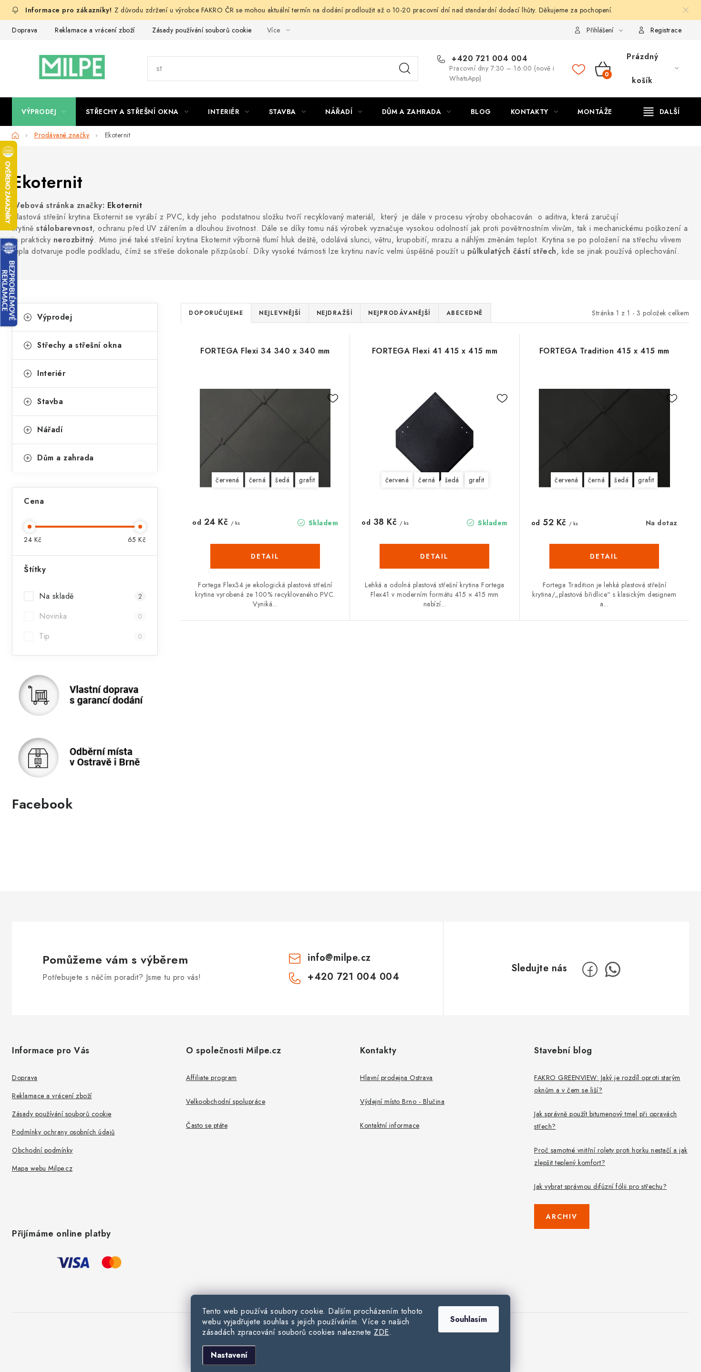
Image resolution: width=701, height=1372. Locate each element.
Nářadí (49, 429)
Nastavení (229, 1355)
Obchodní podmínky (42, 1150)
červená (227, 480)
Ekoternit (125, 205)
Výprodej (54, 317)
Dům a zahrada (65, 457)
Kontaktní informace (390, 1125)
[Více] (661, 111)
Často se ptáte (206, 1125)
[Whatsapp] (612, 969)
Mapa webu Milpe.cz (42, 1168)
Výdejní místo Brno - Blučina (402, 1101)
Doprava (25, 30)
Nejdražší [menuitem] (335, 313)
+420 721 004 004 (488, 58)
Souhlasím (468, 1319)
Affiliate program (211, 1077)
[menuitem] (44, 111)
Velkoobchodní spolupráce (225, 1101)
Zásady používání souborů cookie (202, 30)
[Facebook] (590, 969)
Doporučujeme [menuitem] (216, 313)
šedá (282, 480)
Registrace (665, 30)
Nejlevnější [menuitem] (280, 313)
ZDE (381, 1332)
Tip (90, 636)
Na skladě (90, 596)
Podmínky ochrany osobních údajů (63, 1132)
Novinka (90, 616)
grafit (307, 480)
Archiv (561, 1216)
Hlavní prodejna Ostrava (396, 1077)
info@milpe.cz (339, 958)
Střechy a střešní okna (79, 345)
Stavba (50, 401)
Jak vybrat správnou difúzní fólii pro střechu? (600, 1186)
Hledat (405, 68)
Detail (265, 556)
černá (257, 480)
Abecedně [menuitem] (464, 313)
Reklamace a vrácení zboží (95, 30)
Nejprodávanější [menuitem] (399, 313)
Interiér (51, 373)
